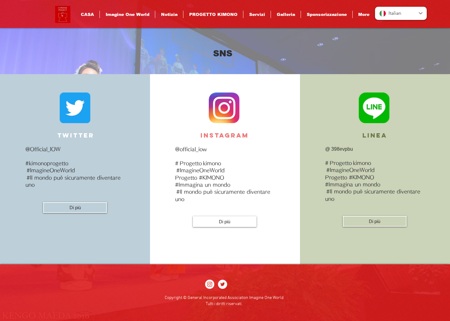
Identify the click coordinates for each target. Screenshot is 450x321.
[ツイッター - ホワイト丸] (222, 284)
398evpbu (342, 149)
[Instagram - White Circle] (209, 284)
